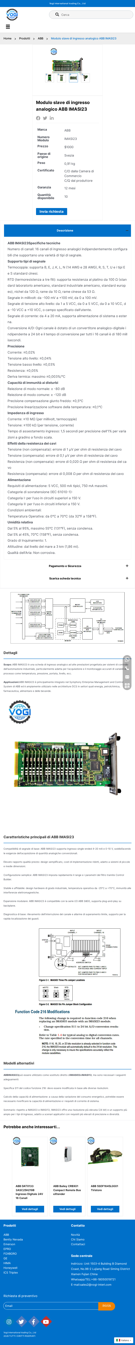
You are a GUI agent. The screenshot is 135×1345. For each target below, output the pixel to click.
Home (7, 38)
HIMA (7, 1263)
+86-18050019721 (103, 1279)
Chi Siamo (78, 1239)
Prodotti (24, 38)
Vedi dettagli (30, 1209)
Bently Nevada (13, 1239)
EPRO (7, 1249)
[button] (51, 211)
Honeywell (10, 1268)
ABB (40, 38)
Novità (75, 1234)
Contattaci (78, 1244)
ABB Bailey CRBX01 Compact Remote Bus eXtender (67, 1190)
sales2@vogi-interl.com (95, 1284)
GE (5, 1258)
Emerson (9, 1244)
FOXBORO (10, 1253)
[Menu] (8, 26)
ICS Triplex (11, 1272)
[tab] (67, 230)
